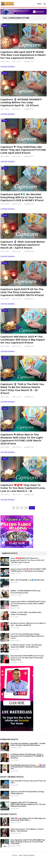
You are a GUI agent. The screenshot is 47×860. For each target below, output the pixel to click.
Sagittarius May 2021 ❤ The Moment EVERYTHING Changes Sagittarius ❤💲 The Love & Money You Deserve (28, 804)
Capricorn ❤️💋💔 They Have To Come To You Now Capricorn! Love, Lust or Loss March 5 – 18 (22, 488)
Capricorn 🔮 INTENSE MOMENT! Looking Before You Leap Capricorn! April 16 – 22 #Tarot (21, 102)
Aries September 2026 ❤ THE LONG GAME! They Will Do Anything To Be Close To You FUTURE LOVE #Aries (27, 842)
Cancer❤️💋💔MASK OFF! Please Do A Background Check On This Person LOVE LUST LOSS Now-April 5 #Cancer (27, 560)
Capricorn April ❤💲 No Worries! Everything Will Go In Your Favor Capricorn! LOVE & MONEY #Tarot (22, 197)
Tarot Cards (4, 61)
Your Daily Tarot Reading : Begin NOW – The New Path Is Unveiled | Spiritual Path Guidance (27, 744)
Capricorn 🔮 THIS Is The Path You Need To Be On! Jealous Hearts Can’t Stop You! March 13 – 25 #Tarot (22, 389)
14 (26, 508)
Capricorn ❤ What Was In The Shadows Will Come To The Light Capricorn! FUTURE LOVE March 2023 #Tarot (21, 439)
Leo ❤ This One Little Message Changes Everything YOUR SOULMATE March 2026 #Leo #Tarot (27, 636)
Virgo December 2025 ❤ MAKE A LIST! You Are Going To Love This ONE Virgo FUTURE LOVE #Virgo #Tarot (27, 658)
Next (32, 508)
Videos (4, 25)
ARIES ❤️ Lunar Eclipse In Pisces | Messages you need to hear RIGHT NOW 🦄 (28, 819)
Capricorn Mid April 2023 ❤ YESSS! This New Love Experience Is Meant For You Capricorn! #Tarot (23, 55)
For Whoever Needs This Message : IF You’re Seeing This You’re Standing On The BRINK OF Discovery (27, 756)
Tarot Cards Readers (26, 855)
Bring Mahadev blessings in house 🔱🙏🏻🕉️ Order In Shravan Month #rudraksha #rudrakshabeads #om (28, 767)
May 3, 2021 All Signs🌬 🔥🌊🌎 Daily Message (27, 580)
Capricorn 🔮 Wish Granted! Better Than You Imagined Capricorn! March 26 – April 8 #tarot (22, 244)
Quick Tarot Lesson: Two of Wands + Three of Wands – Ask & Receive (27, 830)
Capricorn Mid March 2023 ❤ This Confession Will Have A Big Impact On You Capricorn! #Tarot (22, 339)
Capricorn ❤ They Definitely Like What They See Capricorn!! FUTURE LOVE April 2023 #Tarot (23, 149)
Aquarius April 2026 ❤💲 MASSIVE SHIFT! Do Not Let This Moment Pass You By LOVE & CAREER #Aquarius (28, 604)
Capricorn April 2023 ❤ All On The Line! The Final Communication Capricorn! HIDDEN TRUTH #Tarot (22, 292)
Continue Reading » (7, 67)
